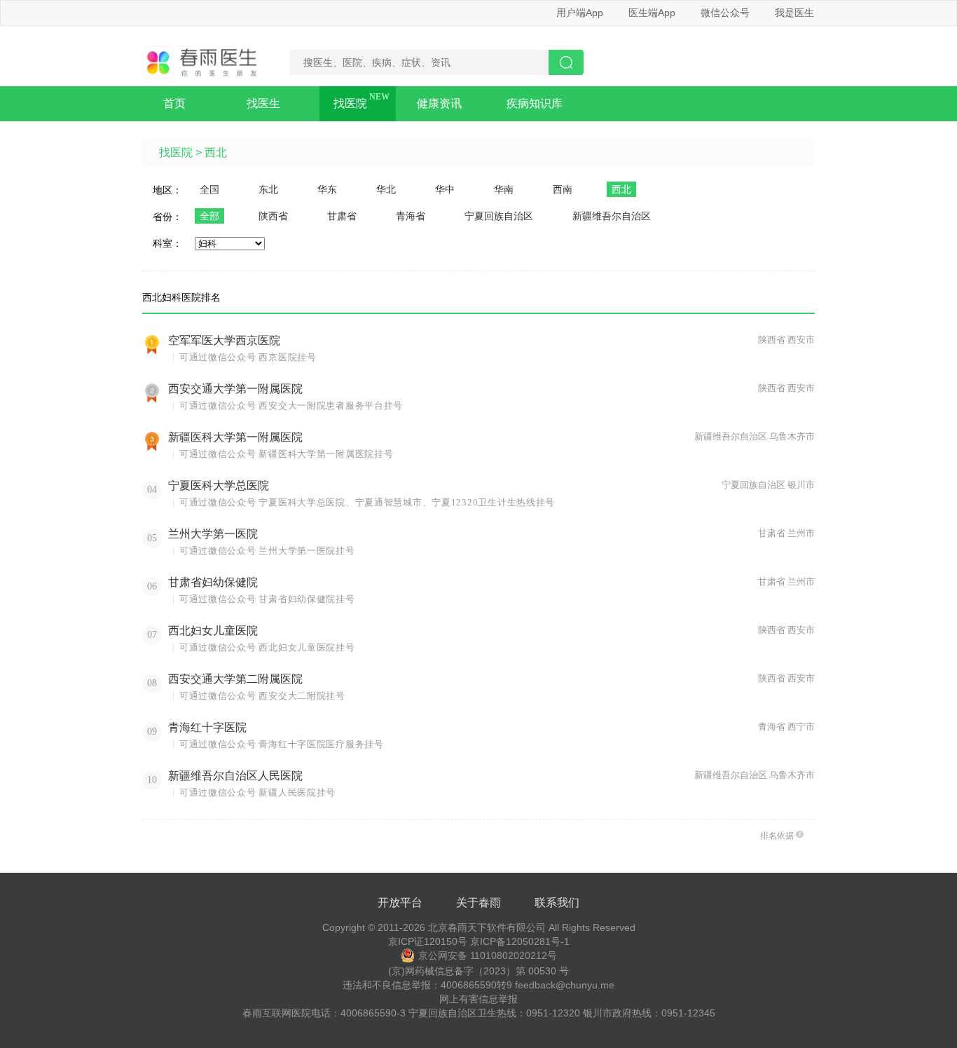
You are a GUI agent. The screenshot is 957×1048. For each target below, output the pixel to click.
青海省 (410, 216)
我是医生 (794, 12)
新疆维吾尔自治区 (611, 216)
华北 (386, 189)
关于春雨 (478, 903)
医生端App (651, 12)
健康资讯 (439, 103)
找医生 (263, 103)
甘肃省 (342, 216)
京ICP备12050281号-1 (520, 941)
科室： (167, 243)
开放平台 (400, 903)
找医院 (350, 103)
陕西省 (273, 216)
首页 (174, 103)
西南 (562, 189)
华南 (504, 189)
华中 (445, 189)
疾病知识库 (535, 103)
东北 (268, 189)
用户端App (579, 12)
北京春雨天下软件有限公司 (487, 927)
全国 (209, 189)
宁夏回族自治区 (498, 216)
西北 (216, 152)
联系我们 (557, 903)
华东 (327, 189)
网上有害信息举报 (478, 999)
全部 (209, 216)
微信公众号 (725, 12)
